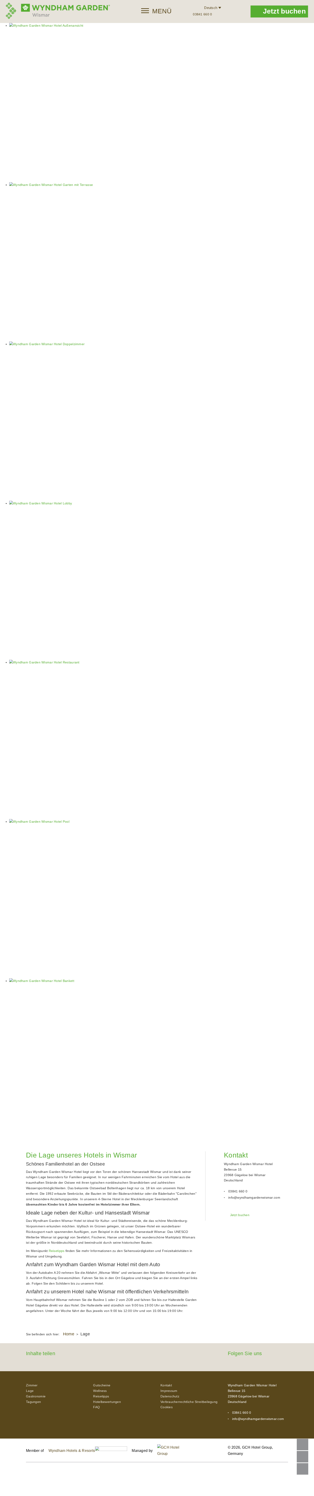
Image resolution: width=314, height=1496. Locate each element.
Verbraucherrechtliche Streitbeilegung (188, 1402)
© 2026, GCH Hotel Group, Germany (250, 1450)
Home (68, 1334)
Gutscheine (101, 1385)
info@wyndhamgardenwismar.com (254, 1197)
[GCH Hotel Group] (174, 1450)
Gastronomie (36, 1396)
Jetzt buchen (284, 11)
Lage (30, 1391)
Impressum (168, 1391)
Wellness (100, 1391)
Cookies (166, 1407)
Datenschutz (169, 1396)
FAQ (96, 1407)
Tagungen (33, 1402)
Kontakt (166, 1385)
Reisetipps (57, 1251)
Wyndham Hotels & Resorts (72, 1451)
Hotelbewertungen (107, 1402)
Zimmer (32, 1385)
